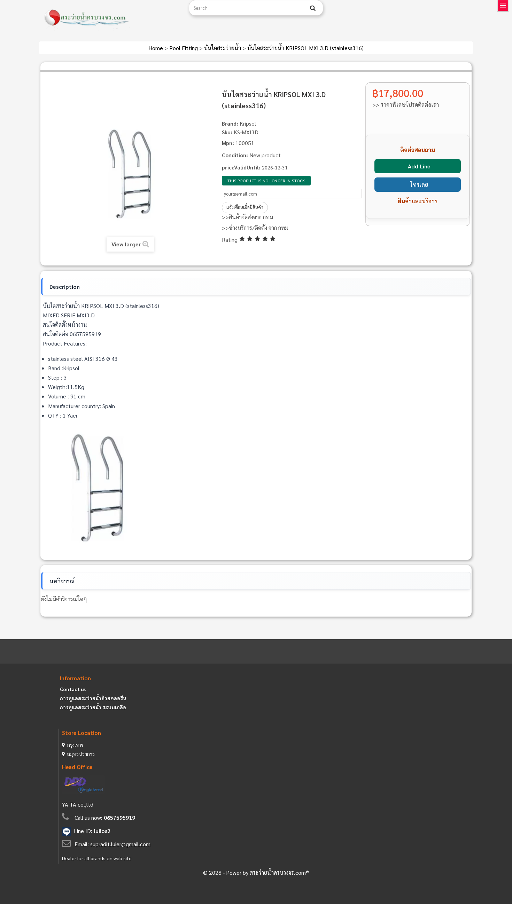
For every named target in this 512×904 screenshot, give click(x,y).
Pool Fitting (184, 47)
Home (156, 47)
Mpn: (228, 143)
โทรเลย (419, 184)
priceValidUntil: (241, 167)
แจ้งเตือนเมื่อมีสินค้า (244, 207)
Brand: (230, 123)
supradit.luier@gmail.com (120, 844)
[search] (312, 8)
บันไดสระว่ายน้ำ (223, 47)
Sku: (227, 132)
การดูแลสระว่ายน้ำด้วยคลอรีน (93, 698)
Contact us (73, 689)
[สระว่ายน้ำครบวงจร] (111, 18)
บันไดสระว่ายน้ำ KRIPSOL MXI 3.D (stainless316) (305, 47)
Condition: (235, 155)
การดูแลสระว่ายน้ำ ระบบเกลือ (93, 707)
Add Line (419, 166)
